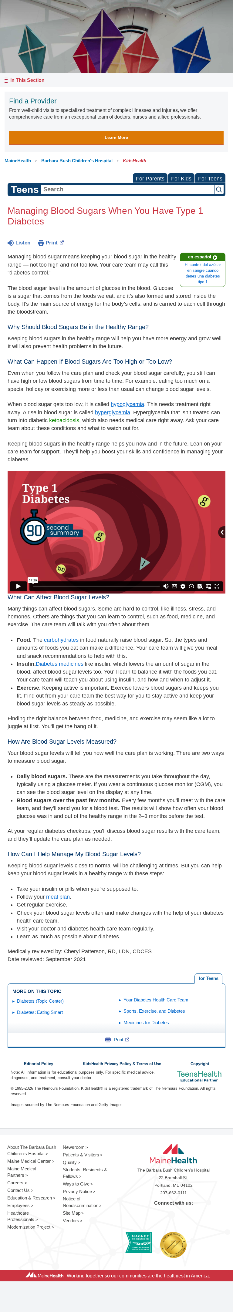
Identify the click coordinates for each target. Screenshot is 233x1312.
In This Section (27, 80)
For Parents (150, 179)
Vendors (71, 1220)
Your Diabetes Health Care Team (155, 999)
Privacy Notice (77, 1191)
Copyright (200, 1064)
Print (52, 243)
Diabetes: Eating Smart (40, 1012)
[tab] (208, 978)
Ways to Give (76, 1183)
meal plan (58, 897)
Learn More (116, 137)
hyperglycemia (112, 412)
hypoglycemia (127, 404)
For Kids (181, 179)
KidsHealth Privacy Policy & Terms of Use (122, 1064)
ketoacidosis (64, 420)
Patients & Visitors (81, 1154)
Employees (18, 1205)
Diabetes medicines (59, 664)
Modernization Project (28, 1227)
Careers (15, 1182)
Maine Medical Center (29, 1161)
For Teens (210, 179)
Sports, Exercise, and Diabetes (154, 1011)
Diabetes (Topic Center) (40, 1001)
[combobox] (127, 189)
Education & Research (29, 1197)
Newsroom (74, 1147)
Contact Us (18, 1190)
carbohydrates (61, 640)
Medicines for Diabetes (146, 1022)
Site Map (71, 1213)
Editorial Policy (38, 1064)
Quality (70, 1162)
